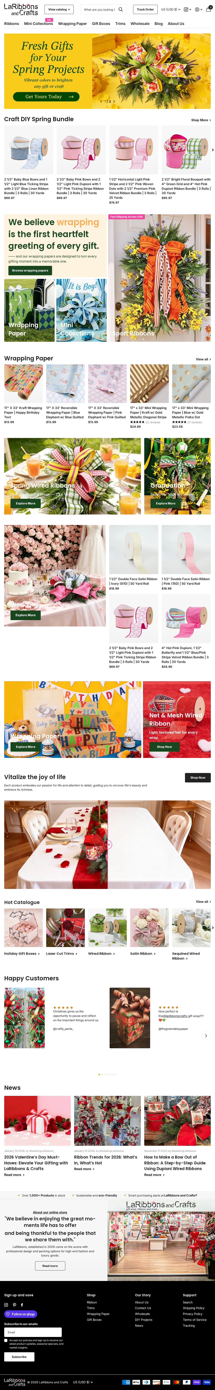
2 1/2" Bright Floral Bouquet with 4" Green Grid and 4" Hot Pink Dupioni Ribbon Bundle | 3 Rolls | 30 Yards (186, 186)
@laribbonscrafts (175, 1016)
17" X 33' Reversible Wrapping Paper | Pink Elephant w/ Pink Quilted (107, 412)
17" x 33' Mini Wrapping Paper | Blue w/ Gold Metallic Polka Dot (190, 412)
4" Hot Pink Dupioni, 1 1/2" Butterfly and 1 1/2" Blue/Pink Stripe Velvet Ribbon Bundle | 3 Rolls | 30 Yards (185, 655)
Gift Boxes (101, 23)
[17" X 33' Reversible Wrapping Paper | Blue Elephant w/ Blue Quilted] (65, 383)
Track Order (145, 9)
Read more (50, 1266)
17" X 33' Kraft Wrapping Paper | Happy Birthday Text (23, 412)
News (139, 1325)
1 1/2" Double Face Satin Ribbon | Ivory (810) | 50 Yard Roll (133, 581)
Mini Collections (38, 22)
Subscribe (19, 1357)
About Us (142, 1302)
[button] (101, 101)
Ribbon (92, 1302)
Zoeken (120, 9)
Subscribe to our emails (21, 1324)
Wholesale (140, 23)
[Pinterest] (14, 1305)
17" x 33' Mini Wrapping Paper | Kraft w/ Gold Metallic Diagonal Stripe (148, 412)
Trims (120, 23)
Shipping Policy (194, 1308)
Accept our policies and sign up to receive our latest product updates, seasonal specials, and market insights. (36, 1344)
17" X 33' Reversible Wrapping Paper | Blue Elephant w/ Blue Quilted (65, 412)
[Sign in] (199, 9)
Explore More (25, 503)
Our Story (143, 1295)
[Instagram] (6, 1305)
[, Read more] (188, 9)
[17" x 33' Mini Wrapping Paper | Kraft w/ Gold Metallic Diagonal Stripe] (149, 383)
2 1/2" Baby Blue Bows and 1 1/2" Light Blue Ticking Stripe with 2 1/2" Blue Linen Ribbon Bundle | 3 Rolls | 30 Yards (26, 186)
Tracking (189, 1325)
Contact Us (143, 1308)
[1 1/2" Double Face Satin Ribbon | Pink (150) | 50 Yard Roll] (186, 549)
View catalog (57, 9)
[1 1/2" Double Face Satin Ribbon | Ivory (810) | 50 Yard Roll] (133, 549)
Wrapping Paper (98, 1314)
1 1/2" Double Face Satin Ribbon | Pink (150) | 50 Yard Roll (186, 581)
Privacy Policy (192, 1314)
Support (190, 1295)
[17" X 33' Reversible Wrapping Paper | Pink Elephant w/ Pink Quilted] (107, 383)
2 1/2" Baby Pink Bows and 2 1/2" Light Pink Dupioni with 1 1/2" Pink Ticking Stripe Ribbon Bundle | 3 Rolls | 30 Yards (80, 186)
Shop (91, 1295)
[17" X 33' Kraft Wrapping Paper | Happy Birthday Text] (23, 383)
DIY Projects (143, 1319)
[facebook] (22, 1305)
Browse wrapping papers (30, 270)
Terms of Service (195, 1319)
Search (188, 1302)
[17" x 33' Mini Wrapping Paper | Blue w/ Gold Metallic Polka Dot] (191, 383)
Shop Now (164, 746)
